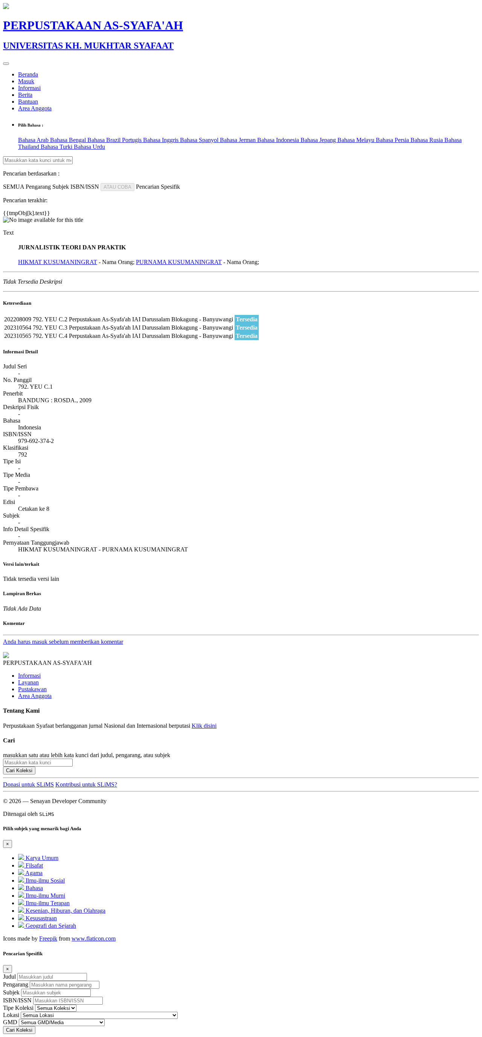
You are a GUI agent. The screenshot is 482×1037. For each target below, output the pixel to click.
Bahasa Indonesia (278, 140)
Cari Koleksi (19, 770)
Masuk (26, 81)
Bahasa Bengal (68, 140)
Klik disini (204, 725)
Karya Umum (41, 858)
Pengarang (15, 984)
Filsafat (33, 865)
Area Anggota (35, 108)
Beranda (28, 74)
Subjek (11, 992)
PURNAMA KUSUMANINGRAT (179, 262)
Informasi (29, 88)
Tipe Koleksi (18, 1008)
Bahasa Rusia (427, 140)
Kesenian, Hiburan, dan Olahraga (64, 910)
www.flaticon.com (94, 938)
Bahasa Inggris (161, 140)
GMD (10, 1022)
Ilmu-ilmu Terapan (47, 903)
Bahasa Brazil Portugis (115, 140)
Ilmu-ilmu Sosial (44, 880)
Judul (9, 976)
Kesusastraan (40, 918)
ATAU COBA (117, 187)
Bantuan (28, 101)
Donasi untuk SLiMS (28, 784)
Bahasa (33, 888)
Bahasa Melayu (356, 140)
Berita (25, 95)
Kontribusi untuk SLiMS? (86, 784)
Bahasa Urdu (89, 147)
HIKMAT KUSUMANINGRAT (57, 262)
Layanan (28, 682)
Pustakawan (32, 689)
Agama (33, 873)
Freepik (48, 938)
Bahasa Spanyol (200, 140)
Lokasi (11, 1015)
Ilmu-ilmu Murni (44, 895)
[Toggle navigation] (6, 64)
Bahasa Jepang (318, 140)
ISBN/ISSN (17, 1000)
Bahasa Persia (393, 140)
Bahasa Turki (57, 147)
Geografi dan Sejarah (50, 925)
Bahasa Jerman (238, 140)
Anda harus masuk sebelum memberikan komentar (63, 641)
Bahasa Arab (34, 140)
